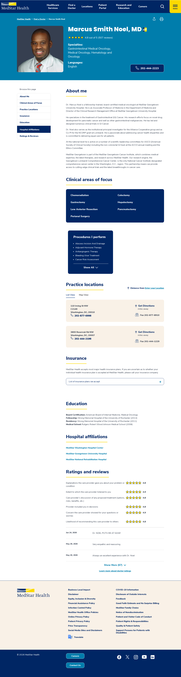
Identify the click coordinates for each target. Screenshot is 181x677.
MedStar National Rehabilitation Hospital (86, 459)
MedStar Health (24, 19)
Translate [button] (78, 637)
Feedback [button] (121, 598)
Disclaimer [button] (73, 594)
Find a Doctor (40, 19)
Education (25, 122)
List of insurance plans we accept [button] (84, 381)
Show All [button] (96, 267)
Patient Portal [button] (102, 6)
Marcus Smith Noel (57, 19)
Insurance (25, 116)
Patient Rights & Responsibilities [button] (132, 621)
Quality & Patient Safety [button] (128, 625)
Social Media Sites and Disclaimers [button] (85, 630)
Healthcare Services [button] (53, 6)
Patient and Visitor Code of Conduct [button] (134, 616)
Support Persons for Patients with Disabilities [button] (133, 631)
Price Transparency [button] (77, 625)
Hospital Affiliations (29, 129)
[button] (162, 6)
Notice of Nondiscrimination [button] (130, 612)
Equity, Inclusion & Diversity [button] (82, 598)
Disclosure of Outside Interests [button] (131, 594)
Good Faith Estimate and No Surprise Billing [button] (137, 603)
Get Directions (146, 305)
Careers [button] (142, 6)
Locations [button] (87, 6)
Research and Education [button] (123, 6)
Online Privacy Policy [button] (78, 616)
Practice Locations (29, 109)
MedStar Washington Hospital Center (84, 447)
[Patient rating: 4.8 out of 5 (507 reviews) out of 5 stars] (76, 37)
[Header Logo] (14, 4)
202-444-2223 (149, 68)
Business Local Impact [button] (79, 589)
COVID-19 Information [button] (127, 589)
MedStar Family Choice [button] (127, 607)
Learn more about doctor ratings (115, 571)
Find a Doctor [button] (72, 6)
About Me (24, 96)
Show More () (113, 565)
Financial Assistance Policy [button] (81, 603)
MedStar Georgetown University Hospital (86, 453)
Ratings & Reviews (29, 136)
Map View (84, 294)
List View (70, 294)
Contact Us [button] (75, 665)
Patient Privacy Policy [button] (79, 621)
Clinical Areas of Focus (31, 103)
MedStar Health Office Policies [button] (83, 612)
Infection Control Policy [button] (79, 607)
